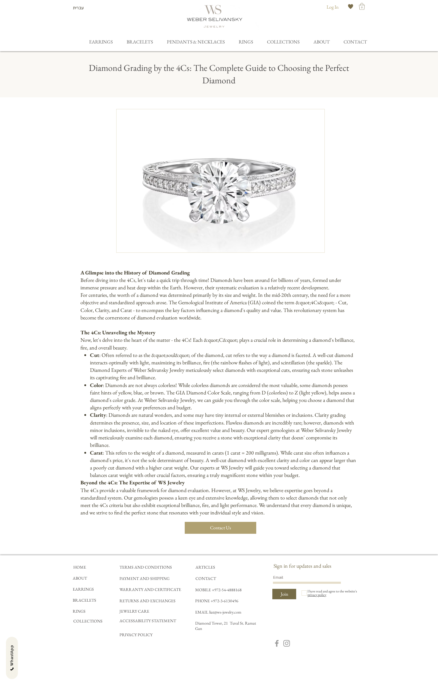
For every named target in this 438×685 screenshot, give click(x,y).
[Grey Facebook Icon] (276, 643)
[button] (362, 6)
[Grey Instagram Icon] (286, 643)
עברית (78, 8)
